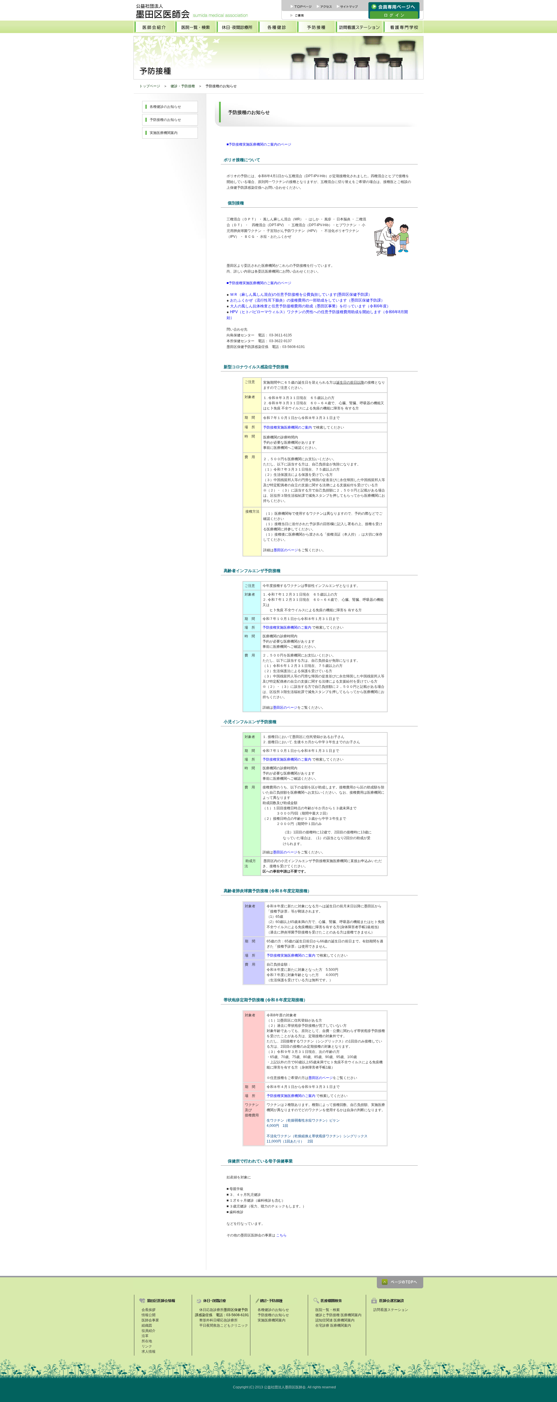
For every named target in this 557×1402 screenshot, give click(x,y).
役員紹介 (148, 1331)
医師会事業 (150, 1320)
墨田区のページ (286, 550)
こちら (281, 1235)
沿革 (145, 1336)
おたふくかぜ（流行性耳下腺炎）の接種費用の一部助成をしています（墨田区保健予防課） (307, 300)
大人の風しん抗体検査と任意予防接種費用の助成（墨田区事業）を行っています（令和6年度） (309, 306)
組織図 (147, 1325)
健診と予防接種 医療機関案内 (338, 1315)
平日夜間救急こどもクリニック (223, 1325)
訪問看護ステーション (390, 1310)
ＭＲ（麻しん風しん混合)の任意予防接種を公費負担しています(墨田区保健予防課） (301, 294)
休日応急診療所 (211, 1310)
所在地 (147, 1341)
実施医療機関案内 (164, 133)
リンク (147, 1346)
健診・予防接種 (183, 86)
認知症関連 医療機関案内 (335, 1320)
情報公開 (148, 1315)
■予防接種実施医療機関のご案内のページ (259, 144)
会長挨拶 (148, 1310)
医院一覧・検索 (327, 1310)
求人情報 (148, 1352)
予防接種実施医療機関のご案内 (288, 427)
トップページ (149, 86)
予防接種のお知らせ (165, 120)
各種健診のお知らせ (165, 107)
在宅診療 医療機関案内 (333, 1325)
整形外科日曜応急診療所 (218, 1320)
